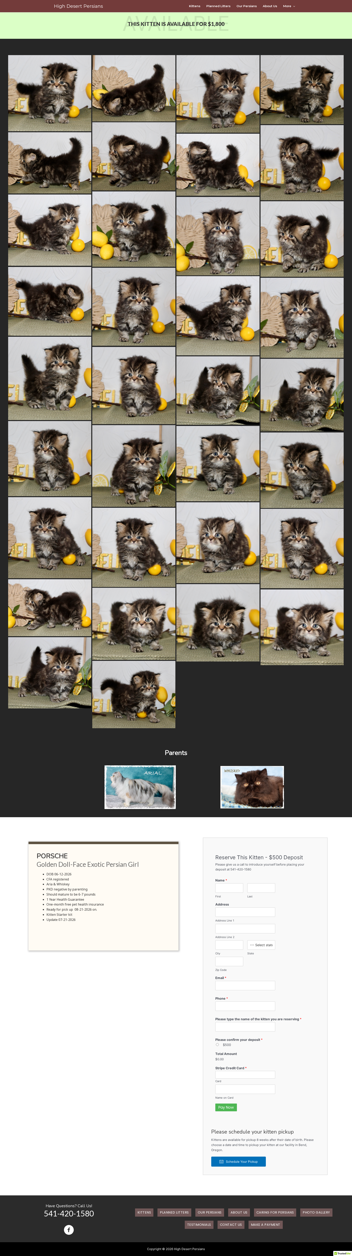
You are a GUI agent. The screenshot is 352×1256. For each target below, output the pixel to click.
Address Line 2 (224, 937)
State (250, 953)
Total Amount (226, 1054)
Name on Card (224, 1097)
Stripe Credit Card (231, 1068)
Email (220, 978)
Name (221, 880)
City (217, 953)
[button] (238, 1162)
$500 (227, 1045)
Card (218, 1081)
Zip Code (221, 969)
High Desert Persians (78, 6)
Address (222, 904)
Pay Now (226, 1107)
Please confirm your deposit (239, 1040)
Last (250, 896)
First (218, 896)
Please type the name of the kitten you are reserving (258, 1019)
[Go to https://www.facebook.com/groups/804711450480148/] (69, 1230)
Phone (221, 998)
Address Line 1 (224, 920)
